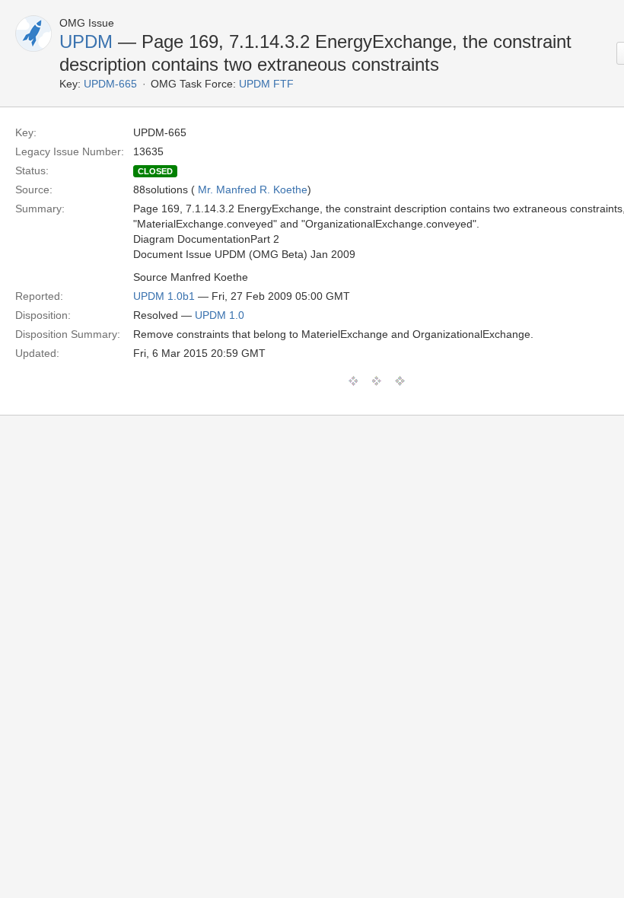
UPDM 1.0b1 (164, 296)
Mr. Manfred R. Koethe (252, 189)
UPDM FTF (266, 84)
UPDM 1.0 (219, 315)
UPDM (86, 41)
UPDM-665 (110, 84)
